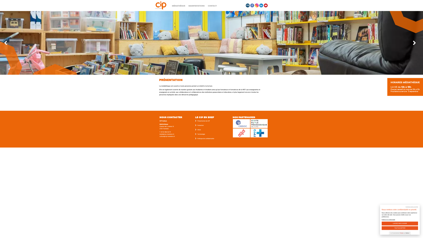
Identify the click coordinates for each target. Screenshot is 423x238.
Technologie (201, 134)
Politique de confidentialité (205, 138)
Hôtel (199, 130)
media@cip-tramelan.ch (167, 134)
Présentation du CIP (203, 121)
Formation (200, 125)
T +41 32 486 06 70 (165, 132)
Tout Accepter (399, 228)
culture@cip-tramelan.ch (167, 136)
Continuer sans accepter (412, 206)
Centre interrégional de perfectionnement (160, 5)
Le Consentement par (400, 233)
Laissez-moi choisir (400, 223)
